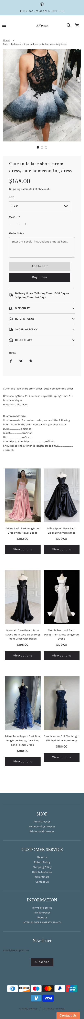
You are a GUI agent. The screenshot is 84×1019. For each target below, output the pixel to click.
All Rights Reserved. (54, 1008)
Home (6, 40)
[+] (25, 224)
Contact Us (42, 881)
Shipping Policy (42, 867)
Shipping (14, 188)
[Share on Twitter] (20, 361)
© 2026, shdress (28, 1008)
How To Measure (42, 871)
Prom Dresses (42, 821)
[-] (10, 224)
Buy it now (40, 277)
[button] (38, 147)
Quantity (14, 216)
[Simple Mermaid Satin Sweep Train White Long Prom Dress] (62, 597)
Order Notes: (17, 233)
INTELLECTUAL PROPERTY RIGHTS (42, 922)
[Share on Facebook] (10, 361)
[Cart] (77, 25)
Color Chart (42, 876)
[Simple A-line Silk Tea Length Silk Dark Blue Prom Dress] (62, 703)
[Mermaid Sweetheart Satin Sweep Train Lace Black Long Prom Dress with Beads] (23, 597)
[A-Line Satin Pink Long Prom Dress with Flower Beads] (23, 495)
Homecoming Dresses (42, 826)
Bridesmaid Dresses (42, 831)
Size (11, 197)
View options (22, 549)
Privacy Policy (42, 912)
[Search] (69, 25)
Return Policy (42, 862)
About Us (42, 857)
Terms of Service (42, 907)
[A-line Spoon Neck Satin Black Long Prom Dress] (62, 495)
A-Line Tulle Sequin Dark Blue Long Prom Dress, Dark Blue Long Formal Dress (23, 740)
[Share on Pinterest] (30, 361)
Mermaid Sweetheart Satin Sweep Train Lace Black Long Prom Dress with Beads (22, 634)
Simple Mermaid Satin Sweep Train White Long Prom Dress (62, 634)
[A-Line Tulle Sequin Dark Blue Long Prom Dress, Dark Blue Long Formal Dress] (23, 703)
